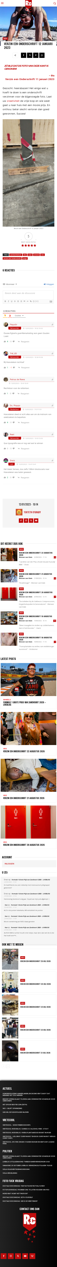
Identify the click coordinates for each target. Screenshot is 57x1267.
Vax (6, 905)
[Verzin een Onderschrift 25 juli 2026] (10, 959)
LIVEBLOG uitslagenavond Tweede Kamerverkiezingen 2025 (26, 1162)
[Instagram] (26, 520)
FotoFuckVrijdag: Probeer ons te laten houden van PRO (26, 1190)
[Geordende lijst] (17, 301)
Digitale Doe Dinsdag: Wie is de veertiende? (20, 1201)
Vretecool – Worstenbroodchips (16, 1125)
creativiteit (13, 101)
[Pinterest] (35, 55)
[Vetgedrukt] (5, 301)
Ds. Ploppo (15, 405)
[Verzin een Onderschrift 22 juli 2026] (10, 1027)
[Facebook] (23, 55)
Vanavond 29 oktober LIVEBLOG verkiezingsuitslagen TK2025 (27, 1165)
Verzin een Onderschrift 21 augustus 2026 (35, 575)
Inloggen (50, 284)
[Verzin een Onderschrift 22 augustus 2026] (9, 554)
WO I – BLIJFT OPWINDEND (12, 1108)
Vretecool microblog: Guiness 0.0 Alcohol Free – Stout (26, 1129)
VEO (5, 38)
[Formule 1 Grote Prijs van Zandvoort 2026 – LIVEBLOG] (28, 679)
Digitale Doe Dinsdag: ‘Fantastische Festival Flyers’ (24, 1186)
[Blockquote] (24, 301)
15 (55, 621)
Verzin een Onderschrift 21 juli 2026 (35, 1052)
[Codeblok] (27, 301)
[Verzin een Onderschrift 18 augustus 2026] (9, 639)
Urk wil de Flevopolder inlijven (16, 1112)
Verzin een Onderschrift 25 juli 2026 (35, 961)
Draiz (12, 460)
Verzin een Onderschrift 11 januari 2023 (29, 79)
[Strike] (14, 301)
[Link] (30, 301)
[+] (37, 301)
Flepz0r (13, 324)
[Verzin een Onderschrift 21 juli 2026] (10, 1050)
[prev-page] (3, 1066)
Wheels (7, 699)
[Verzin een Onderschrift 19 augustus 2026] (9, 618)
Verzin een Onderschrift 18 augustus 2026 (35, 638)
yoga (25, 258)
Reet (12, 434)
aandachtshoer (15, 255)
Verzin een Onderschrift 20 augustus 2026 (35, 593)
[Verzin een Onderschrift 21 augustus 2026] (9, 575)
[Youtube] (36, 520)
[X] (29, 55)
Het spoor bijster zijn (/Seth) (15, 1104)
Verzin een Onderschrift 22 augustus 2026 (35, 553)
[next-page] (8, 1066)
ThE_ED (13, 353)
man (30, 255)
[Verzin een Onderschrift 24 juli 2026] (10, 982)
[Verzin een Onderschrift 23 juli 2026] (10, 1005)
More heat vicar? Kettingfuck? (15, 1193)
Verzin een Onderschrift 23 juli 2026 (35, 1006)
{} (34, 301)
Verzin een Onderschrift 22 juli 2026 (35, 1029)
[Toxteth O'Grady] (20, 512)
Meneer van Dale (25, 557)
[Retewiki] (32, 1256)
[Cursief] (8, 301)
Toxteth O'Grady (32, 512)
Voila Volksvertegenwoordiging (16, 1169)
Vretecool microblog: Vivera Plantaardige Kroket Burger (27, 1133)
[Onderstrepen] (11, 301)
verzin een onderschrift (12, 258)
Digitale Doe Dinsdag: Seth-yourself (18, 1197)
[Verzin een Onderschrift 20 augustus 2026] (9, 594)
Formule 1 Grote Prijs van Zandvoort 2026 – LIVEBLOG (24, 703)
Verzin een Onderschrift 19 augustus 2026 (35, 617)
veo (42, 255)
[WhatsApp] (42, 55)
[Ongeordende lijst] (21, 301)
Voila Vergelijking (10, 1173)
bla (25, 255)
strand (36, 255)
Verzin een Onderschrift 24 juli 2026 (35, 984)
